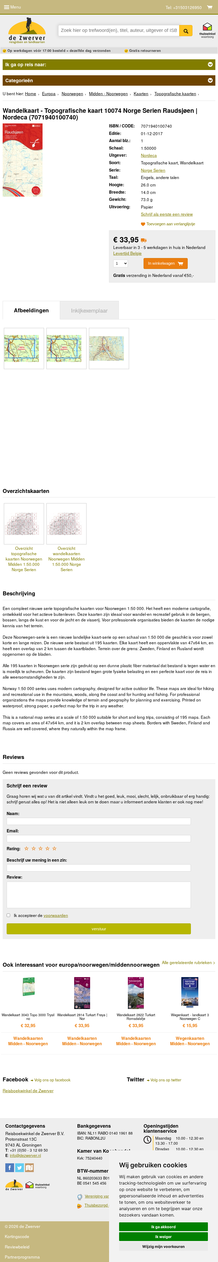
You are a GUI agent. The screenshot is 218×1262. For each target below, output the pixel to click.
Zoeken (186, 30)
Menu (15, 7)
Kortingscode (17, 1236)
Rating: (13, 849)
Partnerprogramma (22, 1257)
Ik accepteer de (41, 915)
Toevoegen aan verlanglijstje (170, 224)
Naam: (13, 813)
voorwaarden (56, 915)
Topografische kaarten (175, 93)
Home (30, 93)
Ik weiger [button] (163, 1236)
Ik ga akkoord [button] (163, 1226)
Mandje (210, 7)
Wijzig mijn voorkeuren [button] (163, 1246)
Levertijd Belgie (127, 253)
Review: (14, 877)
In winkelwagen (161, 263)
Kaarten (141, 93)
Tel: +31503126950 (184, 7)
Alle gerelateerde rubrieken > (188, 962)
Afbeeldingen (31, 310)
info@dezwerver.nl (25, 1155)
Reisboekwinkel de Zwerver (28, 1090)
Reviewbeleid (17, 1246)
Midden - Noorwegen (108, 93)
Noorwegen (72, 93)
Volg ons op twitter (165, 1080)
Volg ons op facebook (52, 1080)
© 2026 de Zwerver (22, 1226)
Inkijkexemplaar (89, 310)
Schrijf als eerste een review (167, 214)
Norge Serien (153, 170)
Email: (13, 831)
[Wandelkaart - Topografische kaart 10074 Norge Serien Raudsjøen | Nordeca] (23, 159)
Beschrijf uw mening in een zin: (37, 860)
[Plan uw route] (29, 1167)
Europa (49, 93)
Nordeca (149, 155)
